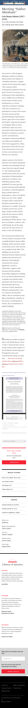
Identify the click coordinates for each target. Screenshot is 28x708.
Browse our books (6, 611)
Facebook (4, 534)
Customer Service (6, 688)
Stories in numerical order (11, 512)
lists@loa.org (5, 522)
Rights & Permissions (19, 685)
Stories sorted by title (9, 508)
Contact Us (5, 685)
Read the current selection (11, 477)
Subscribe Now (14, 462)
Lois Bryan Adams (8, 425)
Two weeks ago (7, 485)
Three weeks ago (7, 489)
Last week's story (8, 481)
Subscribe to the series (8, 613)
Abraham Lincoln (12, 423)
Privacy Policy (17, 688)
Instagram (10, 534)
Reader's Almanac (6, 546)
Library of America (6, 528)
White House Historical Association (18, 67)
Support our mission (7, 636)
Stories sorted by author (10, 505)
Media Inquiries (6, 691)
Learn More (5, 584)
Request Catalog (13, 671)
